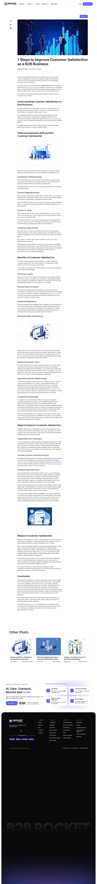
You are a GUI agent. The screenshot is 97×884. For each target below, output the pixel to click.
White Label (54, 4)
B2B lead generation (33, 87)
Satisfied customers (22, 277)
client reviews (21, 217)
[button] (22, 4)
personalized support (55, 464)
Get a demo (87, 4)
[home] (10, 4)
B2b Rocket (49, 493)
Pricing (37, 4)
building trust (48, 473)
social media (42, 551)
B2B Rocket (33, 604)
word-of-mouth (53, 293)
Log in (80, 4)
